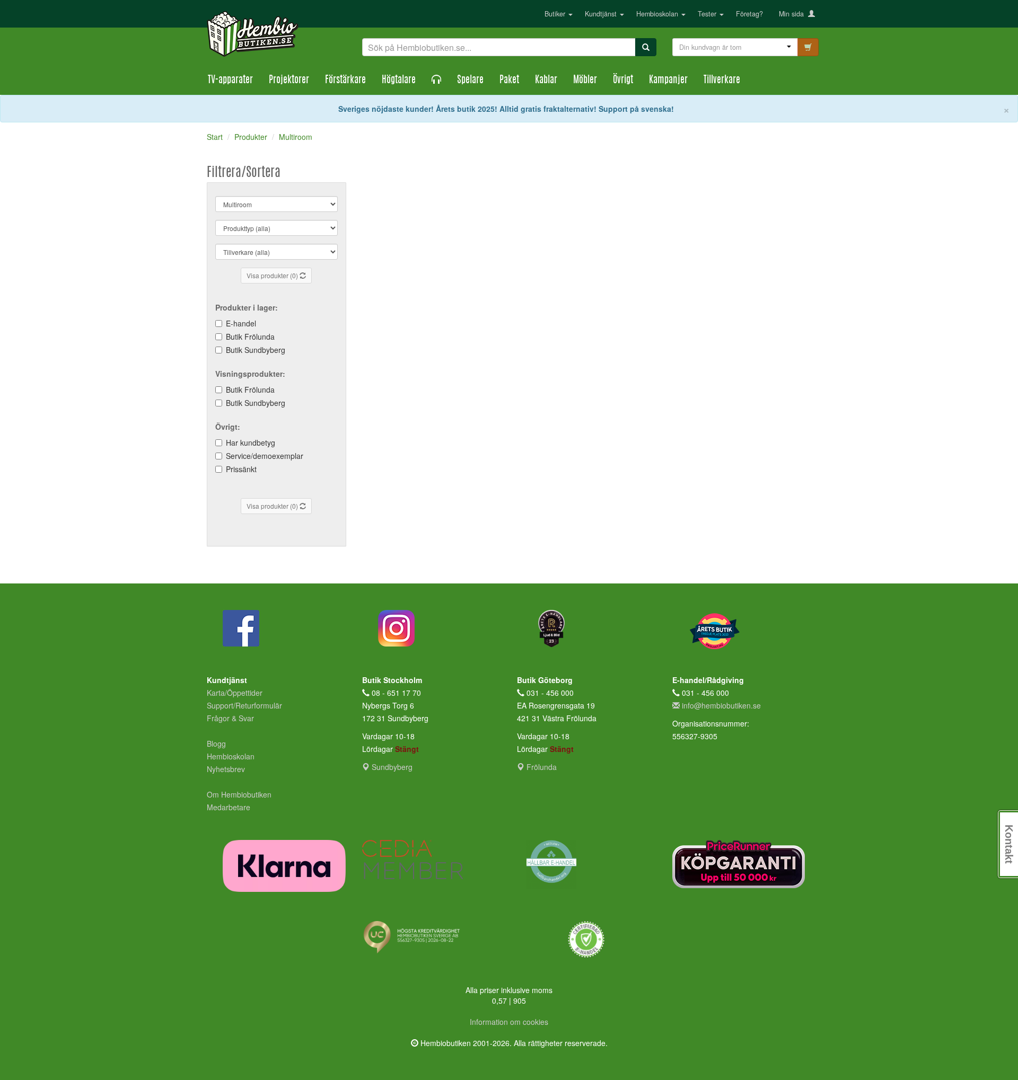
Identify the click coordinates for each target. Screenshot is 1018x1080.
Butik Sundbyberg (255, 349)
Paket (509, 80)
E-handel (241, 323)
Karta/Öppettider (234, 692)
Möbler (585, 80)
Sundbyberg (391, 767)
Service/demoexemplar (264, 455)
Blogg (216, 743)
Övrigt (623, 80)
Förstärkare (345, 80)
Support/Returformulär (244, 705)
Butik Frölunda (250, 336)
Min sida (793, 14)
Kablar (546, 80)
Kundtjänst (602, 14)
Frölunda (540, 767)
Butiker (556, 14)
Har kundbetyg (250, 442)
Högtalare (399, 80)
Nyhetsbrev (226, 769)
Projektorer (289, 80)
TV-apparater (230, 80)
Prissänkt (241, 469)
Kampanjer (668, 80)
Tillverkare (722, 80)
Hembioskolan (658, 14)
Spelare (470, 80)
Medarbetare (228, 807)
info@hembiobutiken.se (721, 705)
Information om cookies (509, 1021)
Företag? (749, 14)
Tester (708, 14)
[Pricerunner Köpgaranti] (742, 864)
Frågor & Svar (230, 718)
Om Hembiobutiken (239, 794)
